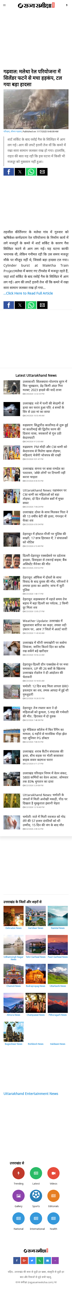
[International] (36, 1218)
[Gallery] (18, 1196)
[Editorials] (53, 1196)
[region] (36, 40)
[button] (8, 172)
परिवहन (6, 131)
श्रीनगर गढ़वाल (16, 131)
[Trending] (18, 1173)
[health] (53, 1218)
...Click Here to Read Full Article (28, 293)
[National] (18, 1218)
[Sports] (36, 1196)
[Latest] (36, 1173)
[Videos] (53, 1173)
